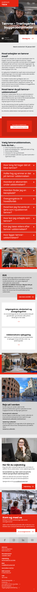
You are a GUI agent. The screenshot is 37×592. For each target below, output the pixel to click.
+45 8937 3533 (6, 555)
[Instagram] (14, 540)
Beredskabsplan (7, 586)
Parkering (4, 582)
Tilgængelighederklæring (9, 588)
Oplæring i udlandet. (9, 429)
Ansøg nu (26, 38)
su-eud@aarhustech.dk (20, 481)
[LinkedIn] (23, 540)
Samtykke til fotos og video (10, 584)
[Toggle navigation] (33, 3)
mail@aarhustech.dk (8, 565)
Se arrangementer (24, 531)
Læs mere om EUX (25, 297)
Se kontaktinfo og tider (8, 560)
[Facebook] (4, 540)
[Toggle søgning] (28, 3)
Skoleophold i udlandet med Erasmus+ (14, 419)
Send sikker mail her (8, 568)
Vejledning (27, 486)
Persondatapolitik (7, 580)
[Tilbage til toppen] (34, 589)
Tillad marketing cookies (20, 127)
